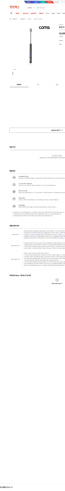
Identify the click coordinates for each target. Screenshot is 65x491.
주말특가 (41, 13)
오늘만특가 (33, 13)
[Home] (10, 19)
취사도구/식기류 (37, 19)
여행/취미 (14, 19)
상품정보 (19, 84)
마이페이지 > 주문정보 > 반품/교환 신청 (33, 234)
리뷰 (38, 84)
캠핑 (29, 19)
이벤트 (58, 13)
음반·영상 (25, 13)
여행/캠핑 (22, 19)
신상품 (53, 13)
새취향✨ (18, 13)
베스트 (47, 13)
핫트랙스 (30, 8)
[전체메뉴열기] (11, 13)
